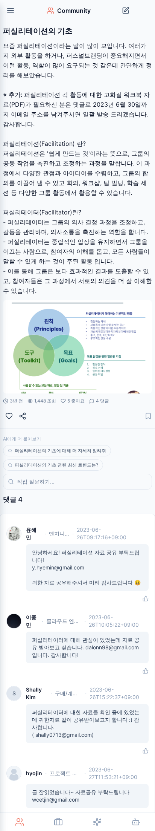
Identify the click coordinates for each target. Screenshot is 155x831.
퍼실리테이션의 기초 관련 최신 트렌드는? (56, 465)
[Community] (19, 822)
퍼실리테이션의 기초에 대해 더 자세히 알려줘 (60, 450)
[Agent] (135, 822)
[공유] (23, 416)
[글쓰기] (125, 10)
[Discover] (97, 822)
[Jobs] (58, 822)
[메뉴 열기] (10, 10)
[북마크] (148, 416)
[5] (9, 416)
